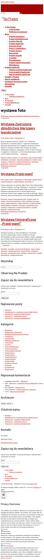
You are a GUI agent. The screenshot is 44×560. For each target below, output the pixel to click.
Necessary (6, 531)
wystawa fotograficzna (23, 162)
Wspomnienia (9, 369)
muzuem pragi (31, 199)
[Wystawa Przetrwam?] (8, 166)
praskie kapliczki (35, 203)
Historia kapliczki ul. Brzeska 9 (26, 389)
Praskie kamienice (7, 181)
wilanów (35, 160)
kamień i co (16, 157)
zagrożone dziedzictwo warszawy (20, 164)
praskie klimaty (5, 205)
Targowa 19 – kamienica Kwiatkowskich (17, 318)
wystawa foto (11, 162)
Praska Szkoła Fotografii (13, 351)
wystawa (3, 162)
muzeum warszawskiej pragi (17, 199)
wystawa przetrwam (13, 209)
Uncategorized (9, 367)
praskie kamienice (23, 203)
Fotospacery (9, 336)
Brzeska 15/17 (20, 387)
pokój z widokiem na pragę (30, 201)
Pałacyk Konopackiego (17, 391)
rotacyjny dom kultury (35, 157)
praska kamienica (11, 203)
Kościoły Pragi (9, 338)
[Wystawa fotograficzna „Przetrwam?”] (13, 211)
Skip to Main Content (7, 2)
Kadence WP (33, 484)
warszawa (12, 160)
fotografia (4, 199)
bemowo (3, 157)
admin (7, 138)
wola (39, 160)
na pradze (11, 249)
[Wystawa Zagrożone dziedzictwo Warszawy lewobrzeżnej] (20, 116)
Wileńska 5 (24, 381)
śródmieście (5, 160)
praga (3, 203)
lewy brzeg (24, 157)
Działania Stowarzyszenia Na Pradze (17, 334)
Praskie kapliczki (18, 181)
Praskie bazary (10, 353)
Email (3, 291)
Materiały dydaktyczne (12, 340)
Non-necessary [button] (6, 543)
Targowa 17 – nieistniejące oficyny (16, 316)
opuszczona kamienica (13, 201)
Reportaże (28, 181)
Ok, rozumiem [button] (28, 487)
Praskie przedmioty (11, 363)
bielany (9, 157)
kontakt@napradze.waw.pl (9, 442)
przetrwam (14, 205)
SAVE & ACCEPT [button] (6, 558)
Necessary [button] (4, 529)
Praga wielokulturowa (12, 346)
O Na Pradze (27, 179)
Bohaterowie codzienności (13, 332)
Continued (24, 154)
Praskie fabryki (37, 179)
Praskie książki (9, 361)
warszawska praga (32, 205)
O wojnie (8, 344)
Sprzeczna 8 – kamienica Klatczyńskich (17, 314)
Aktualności (18, 138)
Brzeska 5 (8, 310)
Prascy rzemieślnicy (11, 349)
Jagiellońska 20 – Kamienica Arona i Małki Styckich (21, 312)
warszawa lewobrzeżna (24, 160)
